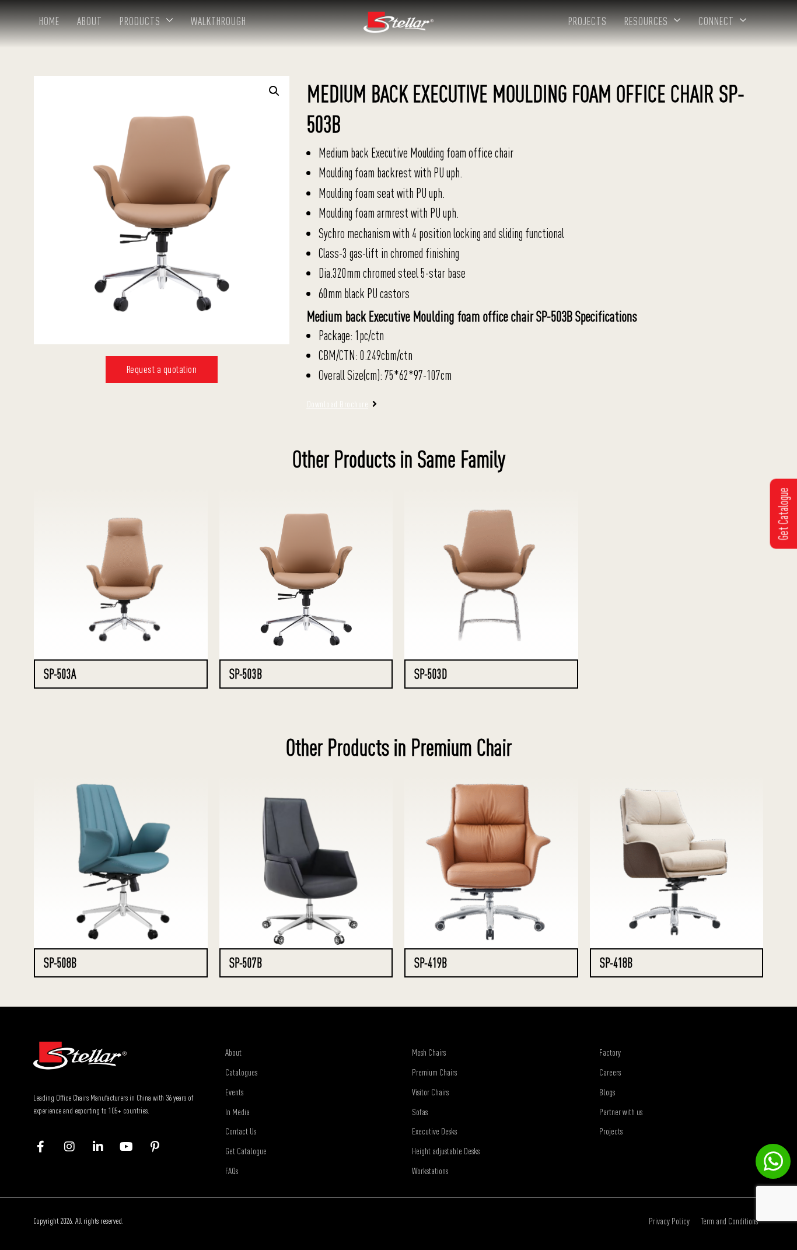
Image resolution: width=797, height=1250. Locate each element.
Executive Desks (434, 1131)
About (89, 21)
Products (140, 21)
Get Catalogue (246, 1151)
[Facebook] (46, 1146)
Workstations (430, 1170)
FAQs (231, 1170)
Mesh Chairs (429, 1052)
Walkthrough (218, 21)
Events (234, 1092)
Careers (610, 1072)
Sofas (420, 1111)
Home (49, 21)
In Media (237, 1111)
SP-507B (245, 962)
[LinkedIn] (103, 1146)
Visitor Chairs (430, 1092)
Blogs (607, 1092)
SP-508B (60, 962)
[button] (274, 91)
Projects (587, 21)
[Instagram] (75, 1146)
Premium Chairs (434, 1072)
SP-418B (616, 962)
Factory (610, 1052)
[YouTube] (132, 1146)
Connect (716, 21)
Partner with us (620, 1111)
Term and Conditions (729, 1221)
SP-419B (430, 962)
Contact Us (240, 1131)
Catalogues (241, 1072)
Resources (646, 21)
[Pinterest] (161, 1146)
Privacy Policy (669, 1221)
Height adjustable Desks (446, 1151)
